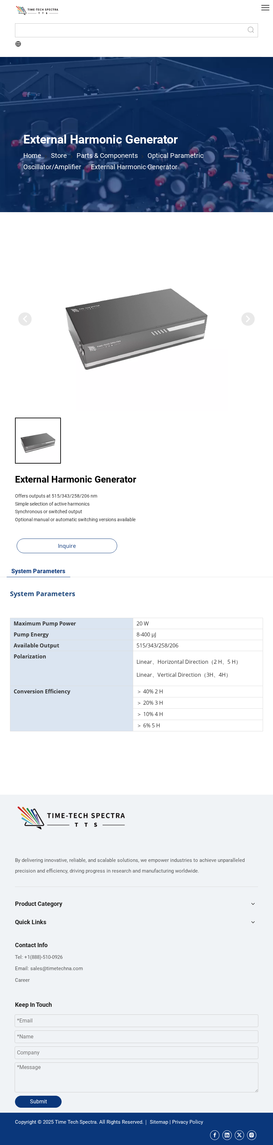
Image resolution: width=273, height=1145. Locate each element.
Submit (38, 1101)
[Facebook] (214, 1135)
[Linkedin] (227, 1135)
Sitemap (159, 1122)
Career (22, 980)
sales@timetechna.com (56, 968)
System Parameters (38, 571)
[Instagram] (251, 1135)
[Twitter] (239, 1135)
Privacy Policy (187, 1122)
